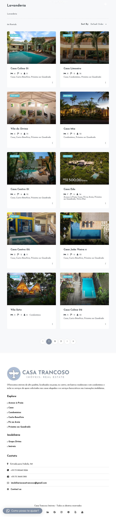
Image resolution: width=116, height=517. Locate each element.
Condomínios (14, 413)
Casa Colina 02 (73, 310)
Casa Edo (69, 189)
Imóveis (12, 446)
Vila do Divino (19, 129)
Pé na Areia (14, 422)
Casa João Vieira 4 (75, 249)
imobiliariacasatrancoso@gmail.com (29, 483)
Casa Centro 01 (20, 189)
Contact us (16, 489)
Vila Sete (16, 310)
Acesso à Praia (15, 403)
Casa (10, 408)
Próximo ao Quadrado (19, 427)
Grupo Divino (14, 442)
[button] (22, 511)
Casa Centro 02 (20, 249)
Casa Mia (69, 129)
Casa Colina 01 (19, 68)
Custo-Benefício (16, 417)
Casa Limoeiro (72, 68)
